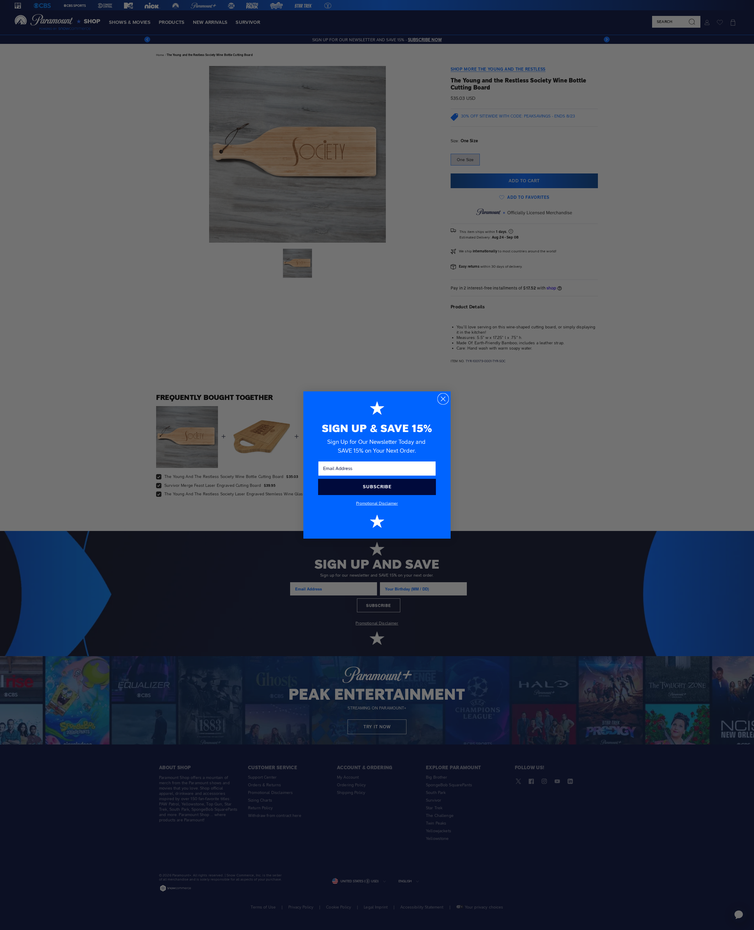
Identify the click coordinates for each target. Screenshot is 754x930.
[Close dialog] (443, 399)
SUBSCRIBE (377, 486)
